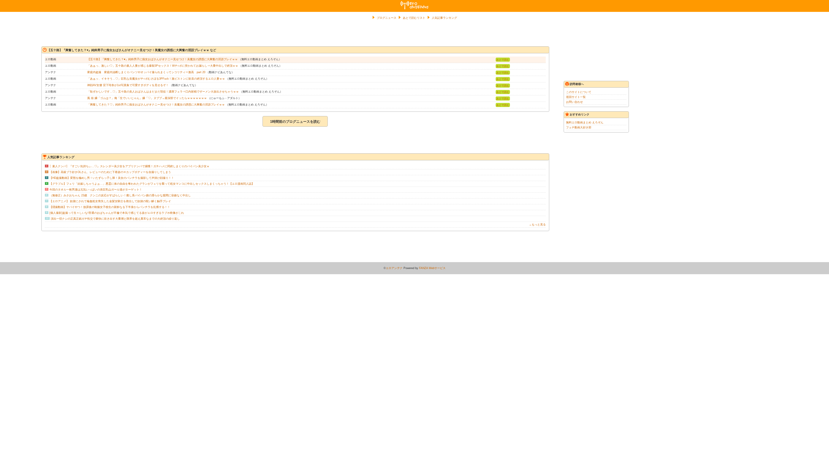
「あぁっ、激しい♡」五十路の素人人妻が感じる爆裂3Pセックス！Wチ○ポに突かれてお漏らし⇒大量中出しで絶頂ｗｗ (162, 65)
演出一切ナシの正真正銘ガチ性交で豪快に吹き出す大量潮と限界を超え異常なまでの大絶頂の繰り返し (115, 218)
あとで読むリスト (414, 17)
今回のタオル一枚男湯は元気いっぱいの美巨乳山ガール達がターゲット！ (95, 189)
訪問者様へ (577, 84)
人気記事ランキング (444, 17)
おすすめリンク (579, 114)
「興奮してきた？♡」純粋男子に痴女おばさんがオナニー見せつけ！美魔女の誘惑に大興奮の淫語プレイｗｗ (156, 104)
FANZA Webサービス (432, 268)
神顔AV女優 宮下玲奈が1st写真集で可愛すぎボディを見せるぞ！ (128, 85)
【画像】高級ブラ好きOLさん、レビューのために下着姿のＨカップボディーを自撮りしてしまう (110, 172)
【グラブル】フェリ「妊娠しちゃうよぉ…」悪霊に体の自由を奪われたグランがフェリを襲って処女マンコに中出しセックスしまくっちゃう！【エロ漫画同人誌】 (151, 183)
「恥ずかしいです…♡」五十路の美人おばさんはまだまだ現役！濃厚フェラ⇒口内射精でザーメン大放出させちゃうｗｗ (163, 91)
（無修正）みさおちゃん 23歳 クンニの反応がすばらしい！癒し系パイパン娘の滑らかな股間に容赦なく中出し (120, 195)
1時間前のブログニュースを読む (295, 121)
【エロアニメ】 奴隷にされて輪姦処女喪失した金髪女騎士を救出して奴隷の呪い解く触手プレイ (110, 201)
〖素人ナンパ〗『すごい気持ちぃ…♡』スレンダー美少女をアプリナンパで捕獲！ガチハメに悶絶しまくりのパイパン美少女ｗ (129, 166)
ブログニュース (386, 17)
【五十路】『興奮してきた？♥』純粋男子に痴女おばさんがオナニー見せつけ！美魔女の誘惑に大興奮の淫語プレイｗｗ (162, 59)
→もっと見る (537, 224)
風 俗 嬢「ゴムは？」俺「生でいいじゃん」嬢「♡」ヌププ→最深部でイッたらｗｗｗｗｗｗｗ (147, 98)
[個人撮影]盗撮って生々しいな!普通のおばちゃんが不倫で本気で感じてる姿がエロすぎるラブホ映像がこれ (116, 212)
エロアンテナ (414, 3)
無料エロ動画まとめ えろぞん (584, 122)
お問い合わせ (574, 102)
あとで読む (502, 59)
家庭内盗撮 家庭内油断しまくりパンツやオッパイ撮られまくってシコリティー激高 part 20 (146, 72)
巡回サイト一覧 (576, 97)
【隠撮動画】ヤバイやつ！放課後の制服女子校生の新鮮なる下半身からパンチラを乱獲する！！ (109, 207)
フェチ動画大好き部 (578, 127)
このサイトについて (578, 92)
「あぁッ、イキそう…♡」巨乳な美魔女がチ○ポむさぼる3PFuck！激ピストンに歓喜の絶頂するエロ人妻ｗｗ (156, 78)
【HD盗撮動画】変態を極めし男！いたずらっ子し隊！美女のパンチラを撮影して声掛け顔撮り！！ (111, 177)
